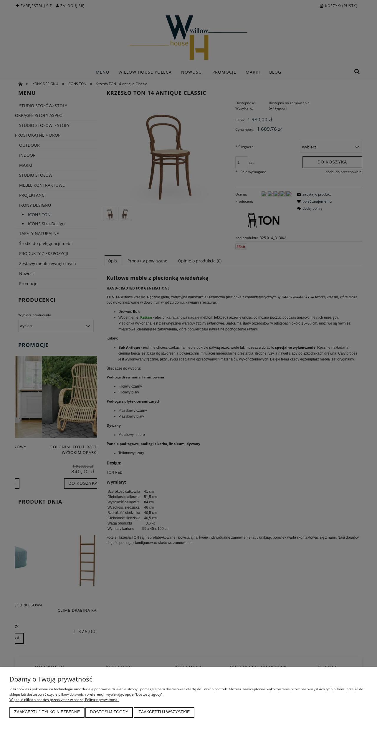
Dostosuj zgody (109, 712)
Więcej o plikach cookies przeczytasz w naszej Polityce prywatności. (64, 699)
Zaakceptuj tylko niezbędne (47, 712)
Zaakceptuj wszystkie (164, 712)
